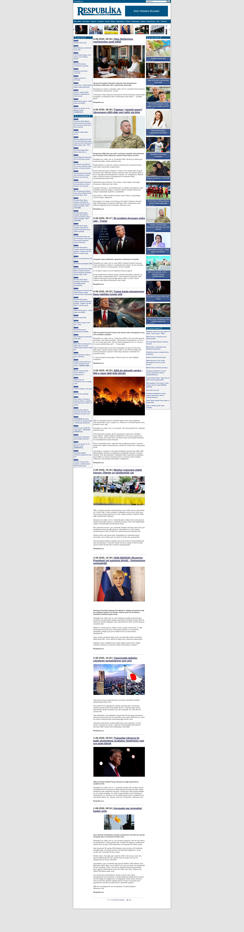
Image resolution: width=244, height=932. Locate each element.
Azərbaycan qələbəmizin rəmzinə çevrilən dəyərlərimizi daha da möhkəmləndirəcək (156, 372)
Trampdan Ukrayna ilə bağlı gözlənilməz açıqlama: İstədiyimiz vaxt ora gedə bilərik (118, 741)
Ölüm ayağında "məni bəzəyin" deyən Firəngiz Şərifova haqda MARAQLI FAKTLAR (157, 385)
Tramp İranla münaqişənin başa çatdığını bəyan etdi (118, 293)
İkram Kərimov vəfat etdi (81, 394)
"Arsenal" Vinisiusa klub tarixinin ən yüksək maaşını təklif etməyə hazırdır (82, 463)
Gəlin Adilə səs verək (152, 390)
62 (127, 900)
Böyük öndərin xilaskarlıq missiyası (157, 367)
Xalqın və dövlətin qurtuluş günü (156, 357)
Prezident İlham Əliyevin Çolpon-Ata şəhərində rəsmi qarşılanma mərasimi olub (82, 412)
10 (123, 900)
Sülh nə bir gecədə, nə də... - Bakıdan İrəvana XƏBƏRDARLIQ (82, 110)
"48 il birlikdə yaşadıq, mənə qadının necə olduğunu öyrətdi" (82, 57)
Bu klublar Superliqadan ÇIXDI (83, 263)
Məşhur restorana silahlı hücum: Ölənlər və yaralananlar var (117, 471)
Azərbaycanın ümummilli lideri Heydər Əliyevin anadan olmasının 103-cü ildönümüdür (83, 292)
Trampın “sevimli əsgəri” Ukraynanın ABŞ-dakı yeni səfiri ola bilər (118, 111)
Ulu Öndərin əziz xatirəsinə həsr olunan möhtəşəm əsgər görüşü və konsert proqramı (82, 166)
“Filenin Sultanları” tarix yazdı (83, 388)
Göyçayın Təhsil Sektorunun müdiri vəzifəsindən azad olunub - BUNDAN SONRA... (82, 363)
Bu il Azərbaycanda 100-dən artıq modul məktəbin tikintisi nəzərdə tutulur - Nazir (83, 193)
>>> (130, 900)
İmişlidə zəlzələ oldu (80, 42)
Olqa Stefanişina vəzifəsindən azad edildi (113, 40)
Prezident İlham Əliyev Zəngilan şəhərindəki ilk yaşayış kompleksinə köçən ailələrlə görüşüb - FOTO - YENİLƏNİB (82, 204)
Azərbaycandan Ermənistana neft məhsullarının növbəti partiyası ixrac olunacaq (82, 175)
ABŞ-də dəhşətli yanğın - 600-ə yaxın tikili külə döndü (118, 372)
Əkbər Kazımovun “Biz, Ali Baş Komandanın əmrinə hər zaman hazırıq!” (155, 362)
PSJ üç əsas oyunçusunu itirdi (83, 258)
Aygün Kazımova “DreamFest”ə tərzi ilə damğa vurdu (83, 381)
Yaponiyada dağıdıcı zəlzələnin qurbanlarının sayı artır (115, 659)
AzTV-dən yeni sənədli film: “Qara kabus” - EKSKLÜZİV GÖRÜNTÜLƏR (82, 429)
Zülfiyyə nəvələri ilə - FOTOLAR (158, 178)
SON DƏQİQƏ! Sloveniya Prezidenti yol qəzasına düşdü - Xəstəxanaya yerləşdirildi (119, 560)
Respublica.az (78, 1)
